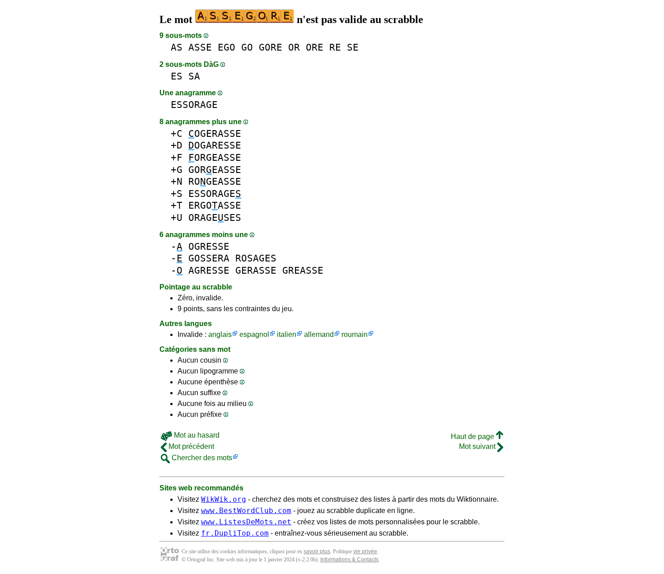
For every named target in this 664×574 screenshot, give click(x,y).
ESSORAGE (194, 104)
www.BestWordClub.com (246, 510)
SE (353, 47)
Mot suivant (478, 446)
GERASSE (255, 270)
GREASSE (302, 270)
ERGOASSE (214, 205)
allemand (319, 334)
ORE (314, 47)
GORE (270, 47)
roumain (354, 334)
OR (294, 47)
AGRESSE (208, 270)
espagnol (254, 334)
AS (176, 47)
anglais (220, 334)
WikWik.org (223, 499)
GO (247, 47)
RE (335, 47)
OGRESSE (208, 246)
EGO (226, 47)
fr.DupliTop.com (235, 533)
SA (194, 76)
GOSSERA (208, 258)
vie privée (365, 551)
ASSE (200, 47)
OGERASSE (214, 133)
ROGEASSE (214, 181)
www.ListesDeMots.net (246, 522)
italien (286, 334)
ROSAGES (255, 258)
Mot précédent (190, 446)
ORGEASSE (214, 157)
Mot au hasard (196, 435)
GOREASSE (214, 169)
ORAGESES (214, 217)
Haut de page (473, 436)
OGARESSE (214, 145)
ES (176, 76)
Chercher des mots (201, 458)
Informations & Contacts (349, 559)
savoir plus (317, 551)
